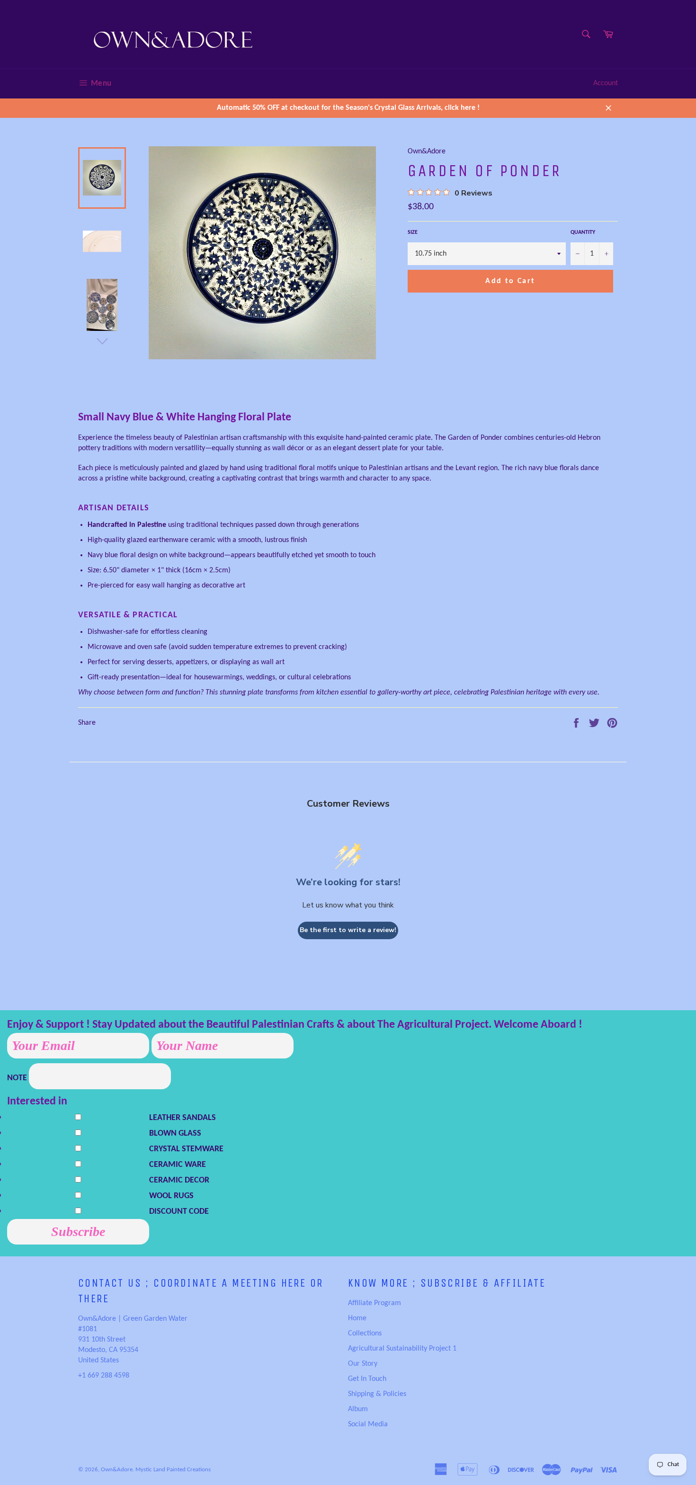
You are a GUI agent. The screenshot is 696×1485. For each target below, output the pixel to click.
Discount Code (179, 1211)
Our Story (362, 1364)
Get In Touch (367, 1379)
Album (358, 1409)
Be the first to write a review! (348, 929)
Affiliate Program (374, 1303)
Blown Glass (175, 1133)
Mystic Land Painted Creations (173, 1470)
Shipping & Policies (377, 1394)
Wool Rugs (171, 1196)
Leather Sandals (182, 1117)
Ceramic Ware (177, 1164)
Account (605, 83)
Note (18, 1078)
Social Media (368, 1424)
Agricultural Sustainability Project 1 (402, 1348)
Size (413, 232)
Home (357, 1318)
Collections (365, 1333)
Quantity (583, 232)
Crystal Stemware (186, 1149)
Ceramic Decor (179, 1180)
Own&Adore (117, 1470)
